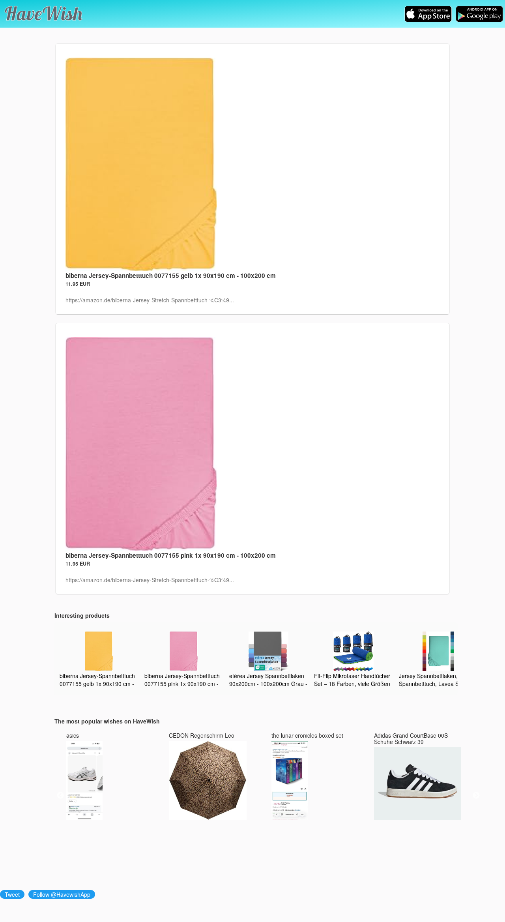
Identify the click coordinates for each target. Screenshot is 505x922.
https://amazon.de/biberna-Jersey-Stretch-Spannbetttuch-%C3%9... (149, 300)
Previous (60, 796)
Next (476, 796)
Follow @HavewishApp (61, 894)
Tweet (12, 894)
